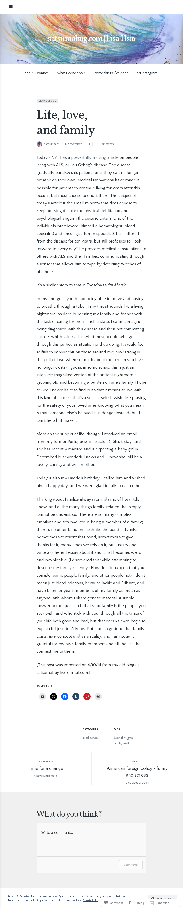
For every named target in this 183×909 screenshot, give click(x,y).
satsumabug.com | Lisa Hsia (91, 39)
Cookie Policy (91, 900)
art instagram (147, 73)
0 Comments (105, 144)
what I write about (71, 73)
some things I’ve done (111, 73)
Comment (131, 865)
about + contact (37, 73)
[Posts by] (40, 144)
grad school (47, 101)
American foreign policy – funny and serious (137, 772)
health (127, 743)
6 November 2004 (77, 144)
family (117, 743)
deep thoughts (123, 738)
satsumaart (51, 144)
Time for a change (46, 768)
